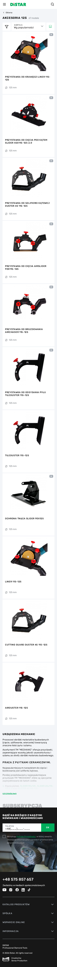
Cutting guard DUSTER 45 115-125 (26, 644)
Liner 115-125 (13, 581)
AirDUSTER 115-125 (16, 707)
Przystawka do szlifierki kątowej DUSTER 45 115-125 (27, 204)
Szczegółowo (9, 794)
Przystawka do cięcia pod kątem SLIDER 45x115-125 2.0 (26, 141)
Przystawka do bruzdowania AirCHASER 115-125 (24, 330)
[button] (5, 52)
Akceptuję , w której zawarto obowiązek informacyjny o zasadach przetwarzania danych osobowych (30, 839)
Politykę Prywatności (26, 836)
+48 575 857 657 (18, 879)
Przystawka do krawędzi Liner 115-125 (27, 78)
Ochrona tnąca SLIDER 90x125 (24, 518)
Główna (9, 12)
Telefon (9, 826)
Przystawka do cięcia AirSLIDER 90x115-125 (25, 267)
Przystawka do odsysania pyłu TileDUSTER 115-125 (25, 394)
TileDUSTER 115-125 (17, 455)
